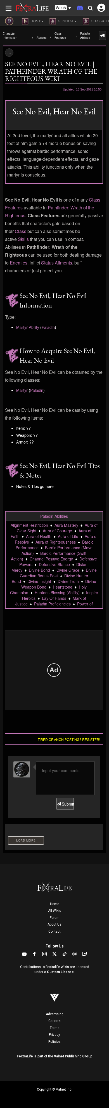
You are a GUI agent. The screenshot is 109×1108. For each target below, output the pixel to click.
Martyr (22, 390)
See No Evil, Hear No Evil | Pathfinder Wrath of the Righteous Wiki (51, 71)
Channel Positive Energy (51, 559)
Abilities (41, 38)
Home (54, 904)
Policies (54, 1042)
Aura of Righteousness (55, 542)
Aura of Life (68, 536)
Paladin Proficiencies (52, 604)
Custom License (60, 972)
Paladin (48, 327)
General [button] (65, 21)
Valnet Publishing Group (73, 1056)
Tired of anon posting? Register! (69, 739)
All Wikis (54, 911)
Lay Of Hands (54, 598)
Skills (23, 239)
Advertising (54, 1014)
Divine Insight (39, 581)
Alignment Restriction (29, 525)
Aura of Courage (57, 530)
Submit (67, 804)
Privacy (54, 1035)
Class (20, 231)
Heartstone (62, 587)
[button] (63, 8)
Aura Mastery (66, 525)
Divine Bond (39, 570)
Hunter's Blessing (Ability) (57, 592)
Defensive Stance (54, 564)
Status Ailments (56, 262)
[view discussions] (102, 35)
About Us (54, 924)
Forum (55, 918)
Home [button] (35, 21)
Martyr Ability (27, 327)
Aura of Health (38, 536)
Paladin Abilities (85, 35)
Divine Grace (67, 570)
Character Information (10, 35)
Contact (54, 931)
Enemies (18, 262)
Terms (55, 1028)
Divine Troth (68, 581)
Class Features (60, 35)
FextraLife (25, 1056)
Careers (54, 1021)
